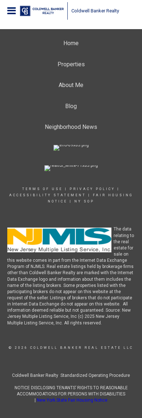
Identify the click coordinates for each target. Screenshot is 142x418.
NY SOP (84, 201)
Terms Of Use (42, 189)
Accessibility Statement (47, 195)
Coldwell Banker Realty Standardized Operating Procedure (71, 375)
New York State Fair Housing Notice (72, 400)
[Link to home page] (42, 11)
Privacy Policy (92, 189)
